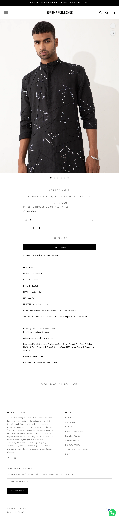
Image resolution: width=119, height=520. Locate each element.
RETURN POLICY (72, 436)
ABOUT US (70, 422)
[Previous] (45, 177)
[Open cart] (113, 12)
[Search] (106, 12)
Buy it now (59, 247)
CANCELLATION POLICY (75, 431)
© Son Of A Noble (16, 509)
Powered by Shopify (15, 512)
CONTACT (69, 427)
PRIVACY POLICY (72, 445)
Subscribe (17, 491)
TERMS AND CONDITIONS (77, 449)
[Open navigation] (6, 12)
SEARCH (69, 417)
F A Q (67, 454)
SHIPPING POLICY (73, 440)
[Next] (73, 177)
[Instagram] (15, 458)
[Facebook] (8, 458)
